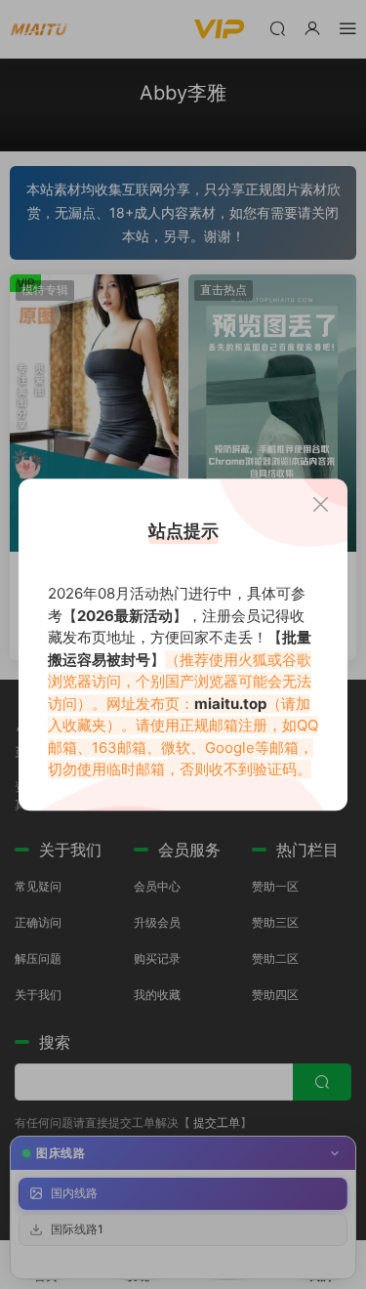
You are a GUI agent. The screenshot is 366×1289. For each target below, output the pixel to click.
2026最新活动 (125, 615)
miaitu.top (230, 703)
